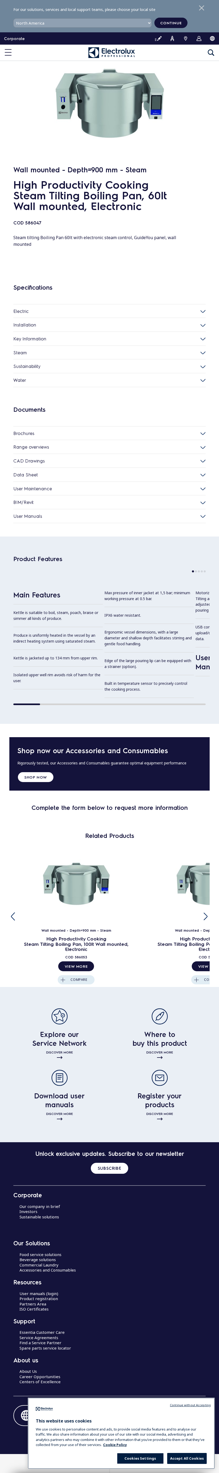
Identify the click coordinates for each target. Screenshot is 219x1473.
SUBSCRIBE (109, 1168)
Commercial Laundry (38, 1265)
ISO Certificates (34, 1309)
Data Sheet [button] (25, 474)
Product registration (38, 1298)
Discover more (59, 1052)
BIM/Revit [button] (23, 502)
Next (205, 916)
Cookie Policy (115, 1444)
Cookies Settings (140, 1458)
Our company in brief (39, 1206)
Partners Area (32, 1304)
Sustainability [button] (27, 366)
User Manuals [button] (27, 516)
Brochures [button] (23, 433)
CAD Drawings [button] (29, 461)
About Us (28, 1371)
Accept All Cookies (187, 1458)
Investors (28, 1211)
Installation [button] (24, 325)
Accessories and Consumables (47, 1270)
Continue (171, 22)
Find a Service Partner (40, 1342)
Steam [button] (20, 352)
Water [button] (19, 380)
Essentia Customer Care (42, 1332)
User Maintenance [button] (32, 488)
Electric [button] (21, 311)
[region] (121, 1433)
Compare (79, 979)
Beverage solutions (37, 1259)
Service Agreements (38, 1337)
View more (76, 966)
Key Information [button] (29, 338)
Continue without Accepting (190, 1405)
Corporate (14, 38)
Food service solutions (40, 1254)
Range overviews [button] (31, 447)
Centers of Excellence (40, 1381)
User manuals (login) (38, 1293)
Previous (13, 916)
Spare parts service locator (45, 1348)
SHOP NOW (35, 777)
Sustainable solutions (39, 1216)
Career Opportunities (39, 1376)
